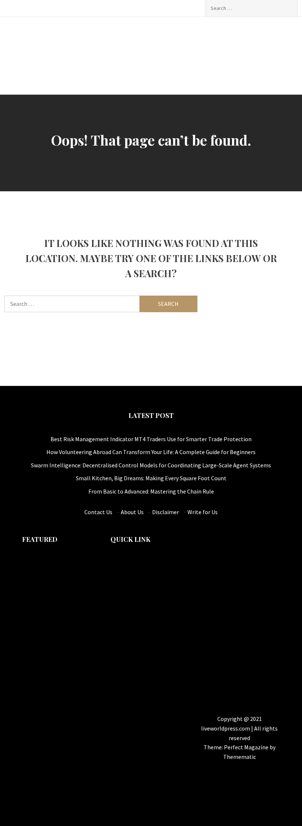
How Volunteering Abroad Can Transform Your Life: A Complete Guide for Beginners (151, 452)
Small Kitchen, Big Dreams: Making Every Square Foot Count (151, 478)
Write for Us (202, 512)
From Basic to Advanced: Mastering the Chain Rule (151, 491)
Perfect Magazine (247, 747)
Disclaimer (165, 512)
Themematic (239, 756)
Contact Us (98, 512)
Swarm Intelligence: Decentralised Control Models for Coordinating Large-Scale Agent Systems (151, 465)
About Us (132, 512)
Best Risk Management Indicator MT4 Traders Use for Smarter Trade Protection (151, 439)
